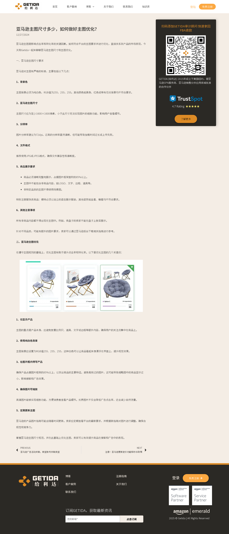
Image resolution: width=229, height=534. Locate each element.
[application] (92, 6)
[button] (193, 6)
